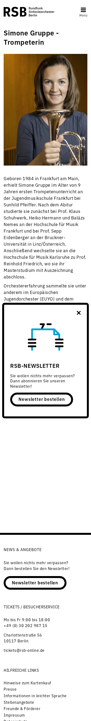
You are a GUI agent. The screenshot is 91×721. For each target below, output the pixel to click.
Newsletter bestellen (41, 399)
